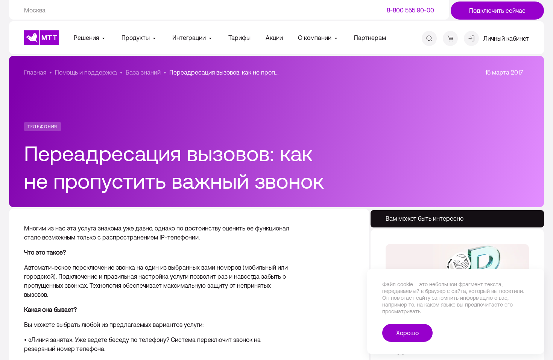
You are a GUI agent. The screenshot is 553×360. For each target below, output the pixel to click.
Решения (87, 37)
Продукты (136, 37)
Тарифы (239, 37)
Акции (274, 37)
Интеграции (189, 37)
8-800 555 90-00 (410, 10)
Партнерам (370, 37)
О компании (315, 37)
